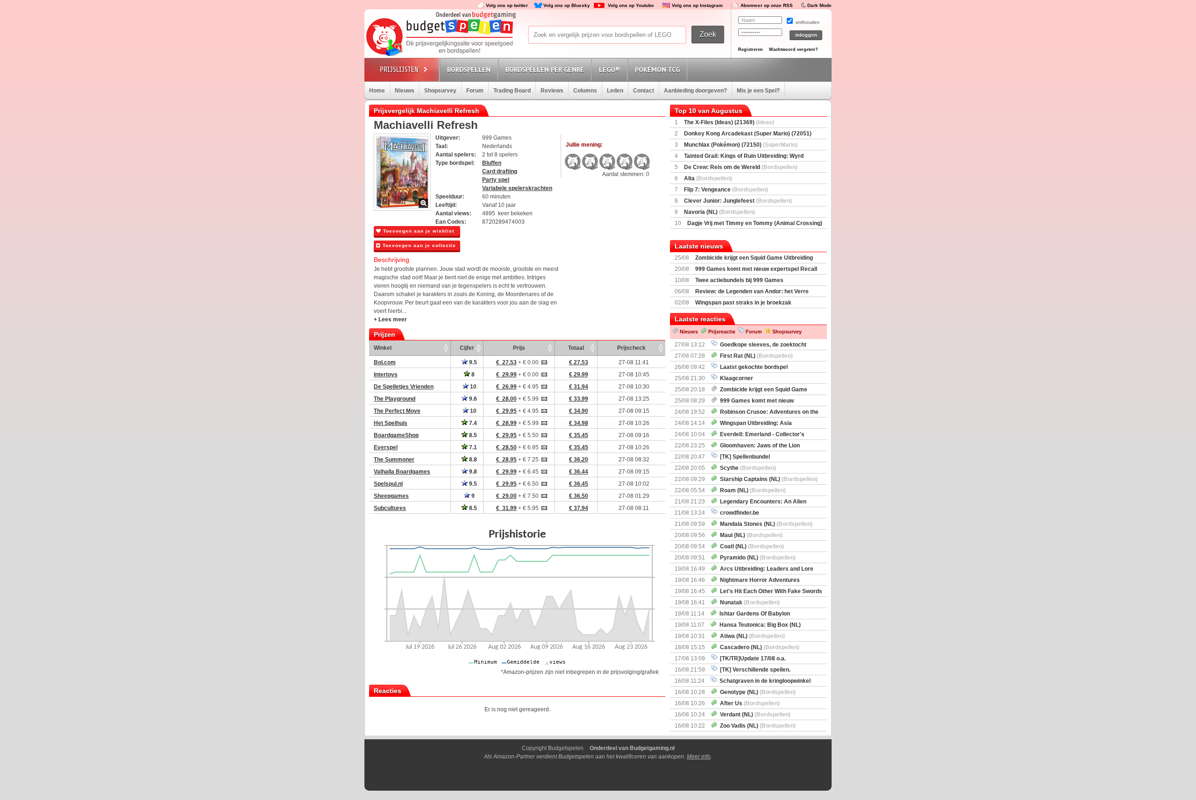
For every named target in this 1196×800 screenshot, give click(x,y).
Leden (615, 90)
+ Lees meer (390, 319)
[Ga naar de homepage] (440, 38)
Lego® (609, 69)
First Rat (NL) (755, 356)
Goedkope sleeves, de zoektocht (761, 344)
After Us (748, 703)
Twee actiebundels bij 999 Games (739, 280)
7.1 (472, 447)
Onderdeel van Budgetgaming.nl (632, 748)
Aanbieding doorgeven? (695, 90)
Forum (475, 90)
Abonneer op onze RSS (766, 5)
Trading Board (512, 90)
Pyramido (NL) (756, 557)
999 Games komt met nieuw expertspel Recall (756, 269)
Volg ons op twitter (507, 5)
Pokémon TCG (657, 69)
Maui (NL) (750, 535)
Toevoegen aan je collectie (418, 245)
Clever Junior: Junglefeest (738, 201)
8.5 (472, 435)
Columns (585, 90)
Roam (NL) (751, 490)
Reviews (552, 90)
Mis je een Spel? (758, 90)
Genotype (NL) (756, 692)
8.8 (472, 459)
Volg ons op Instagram (697, 5)
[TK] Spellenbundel (743, 456)
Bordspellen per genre (544, 69)
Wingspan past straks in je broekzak (743, 302)
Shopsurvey (440, 90)
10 (473, 386)
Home (377, 90)
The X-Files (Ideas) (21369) (729, 122)
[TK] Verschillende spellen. (753, 669)
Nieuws (404, 90)
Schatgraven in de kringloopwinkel (764, 681)
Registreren (750, 49)
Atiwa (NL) (751, 636)
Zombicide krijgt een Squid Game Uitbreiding (754, 258)
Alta (708, 178)
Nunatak (748, 602)
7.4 (472, 423)
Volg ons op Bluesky (566, 5)
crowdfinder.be (738, 513)
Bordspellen (469, 69)
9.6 (472, 399)
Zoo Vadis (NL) (756, 725)
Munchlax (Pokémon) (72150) (740, 145)
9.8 (472, 471)
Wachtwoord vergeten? (793, 49)
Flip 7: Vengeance (726, 189)
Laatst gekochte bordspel (752, 367)
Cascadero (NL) (758, 647)
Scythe (746, 468)
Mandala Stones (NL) (764, 524)
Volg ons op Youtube (631, 5)
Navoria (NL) (719, 212)
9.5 (472, 362)
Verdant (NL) (753, 714)
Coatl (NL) (750, 546)
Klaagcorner (735, 378)
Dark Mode (819, 5)
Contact (643, 90)
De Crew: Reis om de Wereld (740, 167)
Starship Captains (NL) (767, 479)
